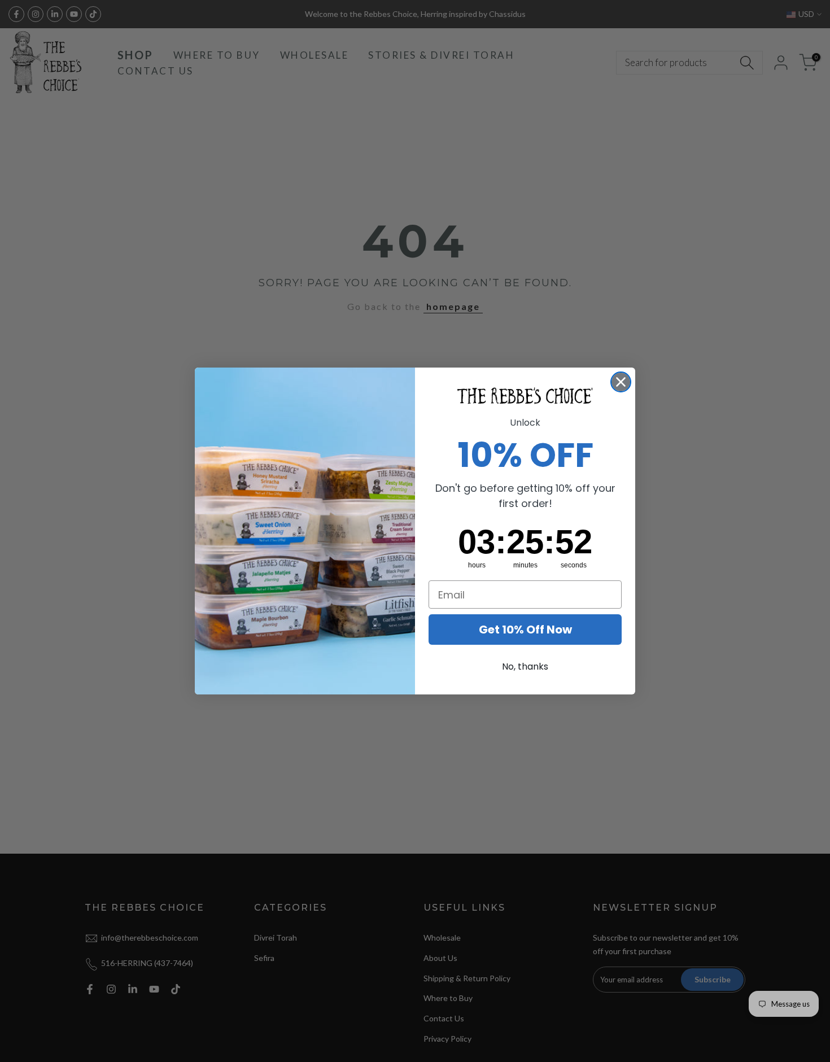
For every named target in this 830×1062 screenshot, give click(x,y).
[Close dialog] (621, 382)
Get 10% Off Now (525, 629)
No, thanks (525, 666)
